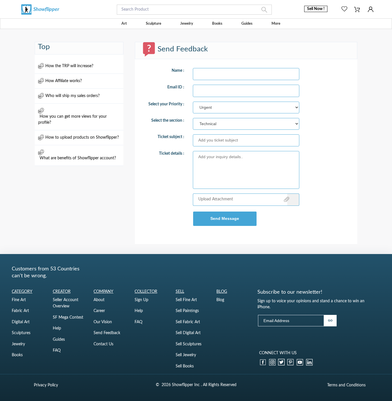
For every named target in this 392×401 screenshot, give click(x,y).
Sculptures (21, 333)
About (99, 300)
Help (57, 328)
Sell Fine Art (186, 300)
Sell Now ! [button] (316, 9)
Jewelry (186, 24)
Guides (247, 24)
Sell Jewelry (186, 355)
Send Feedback (107, 333)
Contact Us (103, 344)
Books (217, 24)
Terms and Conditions (346, 385)
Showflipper (46, 9)
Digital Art (21, 322)
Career (99, 311)
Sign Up (141, 300)
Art (124, 24)
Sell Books (185, 366)
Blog (220, 300)
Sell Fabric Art (188, 322)
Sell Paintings (187, 311)
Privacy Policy (46, 385)
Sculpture (153, 24)
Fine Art (19, 300)
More (275, 24)
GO (330, 320)
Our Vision (103, 322)
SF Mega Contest (68, 317)
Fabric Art (20, 311)
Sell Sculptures (188, 344)
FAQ (57, 350)
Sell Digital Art (188, 333)
